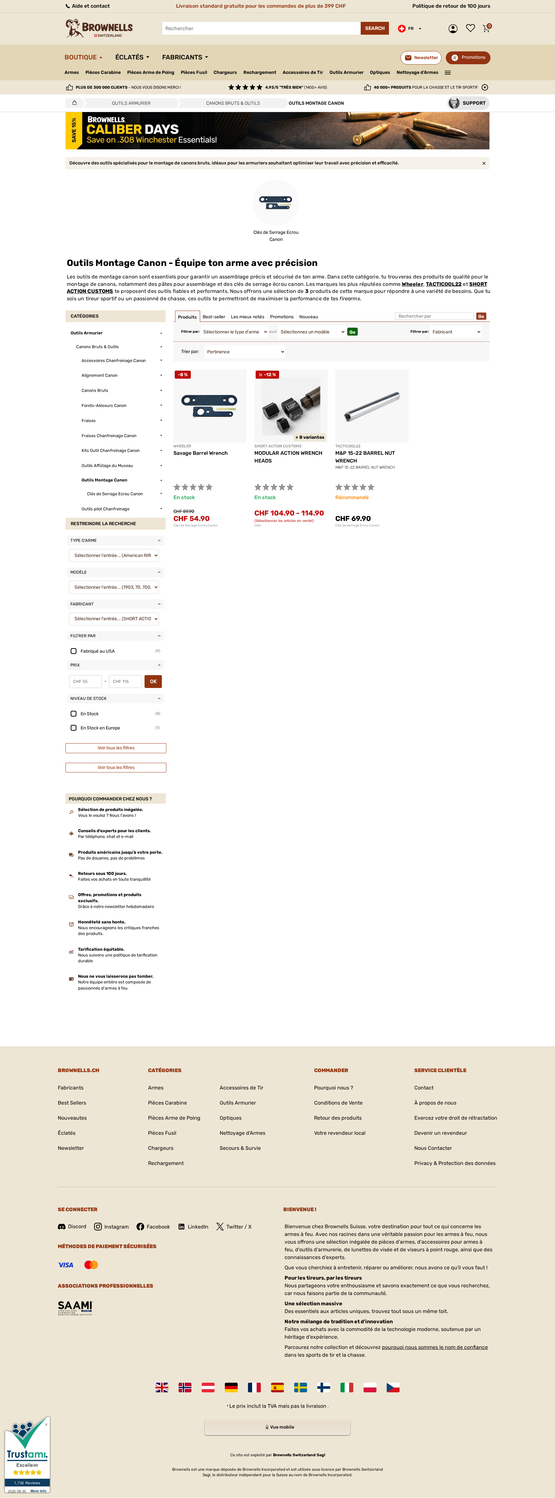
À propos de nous (435, 1103)
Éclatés (129, 57)
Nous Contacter (433, 1148)
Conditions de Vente (338, 1103)
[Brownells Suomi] (323, 1387)
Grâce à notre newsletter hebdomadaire (116, 906)
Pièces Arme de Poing (150, 72)
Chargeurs (225, 72)
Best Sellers (72, 1103)
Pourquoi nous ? (333, 1088)
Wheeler (412, 284)
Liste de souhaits (472, 28)
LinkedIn (198, 1227)
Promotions (473, 57)
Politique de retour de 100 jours (451, 6)
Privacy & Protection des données (455, 1163)
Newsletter (71, 1148)
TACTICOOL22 (444, 284)
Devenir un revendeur (440, 1133)
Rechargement (259, 72)
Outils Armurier (347, 72)
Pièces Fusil (194, 72)
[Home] (72, 103)
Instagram (116, 1227)
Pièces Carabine (103, 72)
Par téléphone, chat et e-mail (105, 836)
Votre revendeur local (340, 1133)
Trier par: (190, 351)
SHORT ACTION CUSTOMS (278, 446)
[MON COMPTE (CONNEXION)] (454, 29)
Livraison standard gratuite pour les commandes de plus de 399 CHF (261, 6)
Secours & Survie (240, 1148)
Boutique (81, 57)
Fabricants (182, 57)
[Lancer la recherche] (375, 28)
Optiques (380, 72)
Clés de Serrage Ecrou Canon (195, 525)
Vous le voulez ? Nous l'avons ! (107, 815)
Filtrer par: (190, 332)
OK (153, 681)
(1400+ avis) (296, 87)
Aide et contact (90, 6)
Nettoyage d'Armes (417, 72)
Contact (424, 1088)
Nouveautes (72, 1118)
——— (448, 72)
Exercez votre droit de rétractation (455, 1118)
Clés (257, 525)
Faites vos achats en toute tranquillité (114, 879)
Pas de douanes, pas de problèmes (111, 858)
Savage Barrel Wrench (200, 453)
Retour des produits (338, 1118)
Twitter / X (238, 1227)
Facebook (158, 1227)
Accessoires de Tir (303, 72)
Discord (77, 1226)
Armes (72, 72)
